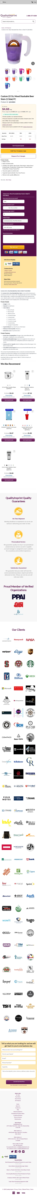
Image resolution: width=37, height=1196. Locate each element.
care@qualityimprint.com (10, 272)
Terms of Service (18, 1117)
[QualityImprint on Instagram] (23, 1152)
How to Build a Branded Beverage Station (18, 1166)
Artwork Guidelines (17, 1111)
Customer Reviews (17, 1115)
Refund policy (18, 1119)
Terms (31, 1189)
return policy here (13, 284)
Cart (35, 2)
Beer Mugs (8, 179)
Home (17, 1104)
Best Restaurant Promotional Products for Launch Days (18, 1162)
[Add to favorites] (14, 371)
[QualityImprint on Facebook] (16, 1152)
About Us (18, 1106)
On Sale (18, 1095)
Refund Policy (25, 1189)
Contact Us (17, 1108)
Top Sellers (17, 1097)
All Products (18, 1100)
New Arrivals (18, 1098)
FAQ (18, 1109)
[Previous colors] (2, 78)
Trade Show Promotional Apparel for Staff (18, 1181)
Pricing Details (9, 395)
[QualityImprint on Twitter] (12, 1152)
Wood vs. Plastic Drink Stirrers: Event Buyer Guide (18, 1170)
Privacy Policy (18, 1189)
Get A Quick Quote (9, 400)
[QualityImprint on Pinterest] (19, 1152)
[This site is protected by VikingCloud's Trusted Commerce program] (16, 264)
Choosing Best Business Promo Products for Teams (18, 1173)
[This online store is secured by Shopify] (8, 264)
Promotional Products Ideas (17, 1113)
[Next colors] (34, 78)
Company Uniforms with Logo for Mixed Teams (18, 1177)
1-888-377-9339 (32, 16)
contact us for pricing (7, 124)
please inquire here (27, 126)
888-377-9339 (19, 1143)
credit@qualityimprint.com (23, 1147)
